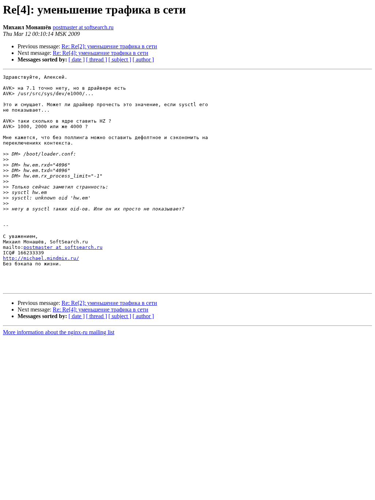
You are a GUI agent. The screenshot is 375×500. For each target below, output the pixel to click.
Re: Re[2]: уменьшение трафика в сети (109, 46)
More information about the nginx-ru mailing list (58, 332)
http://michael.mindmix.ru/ (41, 258)
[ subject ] (119, 59)
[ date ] (76, 59)
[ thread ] (96, 59)
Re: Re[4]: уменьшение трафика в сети (100, 53)
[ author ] (143, 59)
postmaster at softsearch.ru (83, 27)
